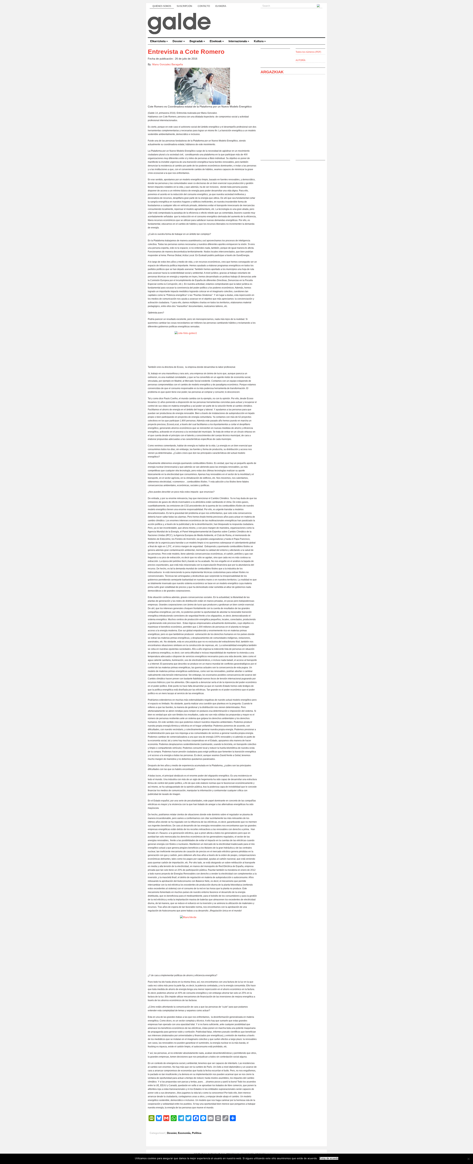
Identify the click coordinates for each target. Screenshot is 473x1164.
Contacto (204, 6)
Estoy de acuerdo (328, 1158)
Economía (184, 1132)
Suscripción (184, 6)
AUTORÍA (300, 60)
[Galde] (236, 24)
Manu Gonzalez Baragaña (167, 64)
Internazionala (239, 41)
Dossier (179, 41)
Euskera (220, 6)
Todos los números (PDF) (308, 52)
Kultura (260, 41)
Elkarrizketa (159, 41)
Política (196, 1132)
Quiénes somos (161, 6)
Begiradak (197, 41)
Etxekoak (217, 41)
